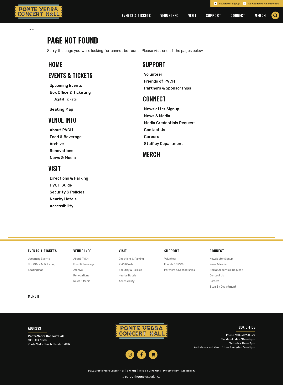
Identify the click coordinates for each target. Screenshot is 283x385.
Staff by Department (163, 143)
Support (213, 15)
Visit (192, 15)
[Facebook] (141, 354)
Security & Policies (67, 192)
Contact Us (154, 129)
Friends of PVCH (159, 81)
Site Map (131, 370)
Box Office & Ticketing (70, 92)
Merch (260, 15)
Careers (151, 136)
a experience (141, 376)
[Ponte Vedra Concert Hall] (39, 11)
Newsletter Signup (229, 3)
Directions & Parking (69, 178)
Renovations (61, 150)
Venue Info (169, 15)
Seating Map (61, 109)
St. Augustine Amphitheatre (263, 3)
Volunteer (153, 74)
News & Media (63, 157)
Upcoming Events (66, 85)
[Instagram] (130, 354)
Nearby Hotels (63, 199)
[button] (275, 15)
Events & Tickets (136, 15)
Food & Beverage (66, 137)
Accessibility (61, 206)
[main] (141, 130)
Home (31, 29)
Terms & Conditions (150, 370)
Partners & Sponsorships (167, 88)
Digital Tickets (65, 99)
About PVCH (61, 130)
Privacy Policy (171, 370)
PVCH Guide (61, 185)
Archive (57, 143)
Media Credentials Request (169, 123)
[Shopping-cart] (153, 354)
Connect (238, 15)
